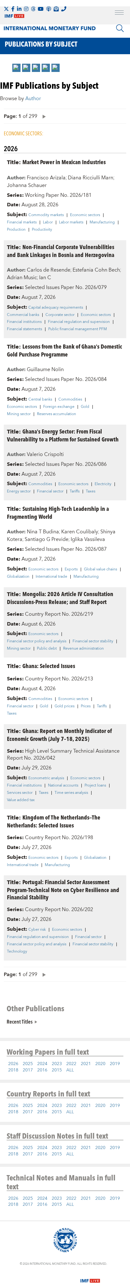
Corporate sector (59, 315)
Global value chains (100, 569)
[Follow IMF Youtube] (41, 8)
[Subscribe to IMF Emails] (56, 8)
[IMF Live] (90, 1276)
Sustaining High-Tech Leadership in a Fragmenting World (58, 512)
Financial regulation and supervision (79, 322)
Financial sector (50, 491)
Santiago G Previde (46, 539)
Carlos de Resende (48, 270)
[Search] (120, 28)
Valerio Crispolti (45, 454)
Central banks (40, 400)
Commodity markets (46, 215)
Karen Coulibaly (79, 531)
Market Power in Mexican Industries (64, 162)
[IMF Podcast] (48, 8)
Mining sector (19, 414)
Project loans (95, 786)
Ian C (45, 277)
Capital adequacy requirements (55, 308)
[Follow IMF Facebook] (13, 8)
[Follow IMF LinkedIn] (19, 8)
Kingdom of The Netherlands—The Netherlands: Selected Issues (53, 821)
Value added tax (21, 800)
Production (16, 230)
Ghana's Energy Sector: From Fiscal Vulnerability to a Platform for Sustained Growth (63, 435)
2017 (28, 1070)
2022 (71, 1064)
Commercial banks (23, 315)
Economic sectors (85, 215)
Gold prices (64, 706)
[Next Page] (42, 116)
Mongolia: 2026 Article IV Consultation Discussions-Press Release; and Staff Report (60, 597)
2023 (57, 1064)
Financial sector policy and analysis (36, 641)
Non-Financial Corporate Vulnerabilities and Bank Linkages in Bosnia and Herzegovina (60, 250)
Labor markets (71, 222)
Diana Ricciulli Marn (90, 177)
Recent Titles (19, 1021)
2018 (13, 1070)
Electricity (103, 484)
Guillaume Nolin (45, 369)
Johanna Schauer (27, 185)
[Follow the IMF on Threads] (33, 8)
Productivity (42, 230)
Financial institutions (24, 322)
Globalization (18, 577)
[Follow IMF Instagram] (26, 8)
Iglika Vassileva (88, 539)
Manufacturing (102, 222)
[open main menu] (119, 13)
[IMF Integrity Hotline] (63, 8)
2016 (42, 1070)
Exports (71, 569)
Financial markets (22, 222)
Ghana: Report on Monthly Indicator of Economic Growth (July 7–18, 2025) (59, 734)
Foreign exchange (58, 407)
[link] (16, 68)
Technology (17, 952)
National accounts (63, 786)
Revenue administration (83, 649)
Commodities (70, 400)
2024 (42, 1064)
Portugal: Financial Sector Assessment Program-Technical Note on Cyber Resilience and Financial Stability (63, 889)
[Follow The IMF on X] (6, 8)
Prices (86, 706)
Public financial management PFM (77, 329)
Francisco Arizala (46, 177)
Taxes (90, 491)
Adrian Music (22, 277)
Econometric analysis (46, 778)
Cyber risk (37, 930)
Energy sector (19, 491)
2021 (86, 1064)
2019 (115, 1064)
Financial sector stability (93, 641)
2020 (100, 1064)
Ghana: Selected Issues (48, 665)
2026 (13, 1064)
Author (33, 98)
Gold (85, 407)
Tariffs (75, 491)
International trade (51, 577)
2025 (28, 1064)
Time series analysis (71, 793)
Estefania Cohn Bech (96, 270)
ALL (70, 1070)
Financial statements (24, 329)
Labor (48, 222)
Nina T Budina (43, 531)
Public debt (47, 649)
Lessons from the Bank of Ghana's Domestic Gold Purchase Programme (64, 350)
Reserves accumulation (56, 414)
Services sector (19, 793)
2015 (57, 1070)
